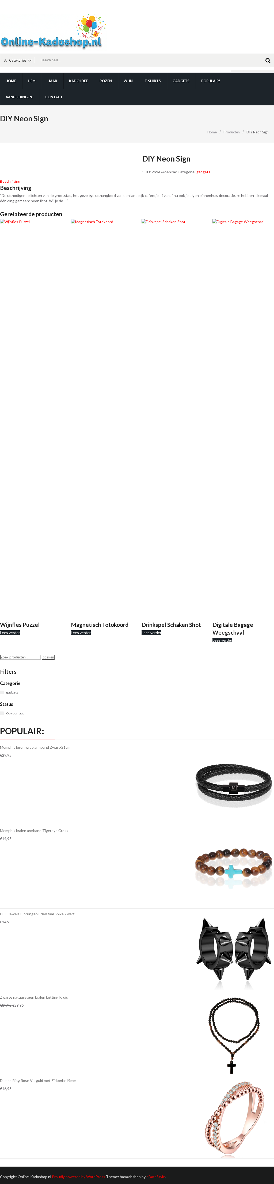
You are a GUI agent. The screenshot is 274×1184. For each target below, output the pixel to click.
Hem (32, 81)
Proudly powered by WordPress (78, 1176)
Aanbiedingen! (19, 97)
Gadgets (181, 81)
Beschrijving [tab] (10, 181)
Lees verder (10, 632)
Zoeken (48, 657)
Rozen (106, 81)
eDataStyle (155, 1176)
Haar (52, 81)
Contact (54, 97)
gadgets (203, 172)
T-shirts (152, 81)
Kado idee (78, 81)
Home (10, 81)
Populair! (210, 81)
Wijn (128, 81)
